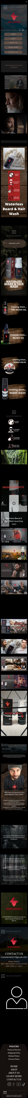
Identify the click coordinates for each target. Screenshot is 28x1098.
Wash (14, 286)
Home (14, 1066)
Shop (14, 1069)
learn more (14, 1076)
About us (14, 1073)
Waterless (14, 281)
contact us (14, 1079)
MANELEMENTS (16, 7)
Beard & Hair (14, 284)
